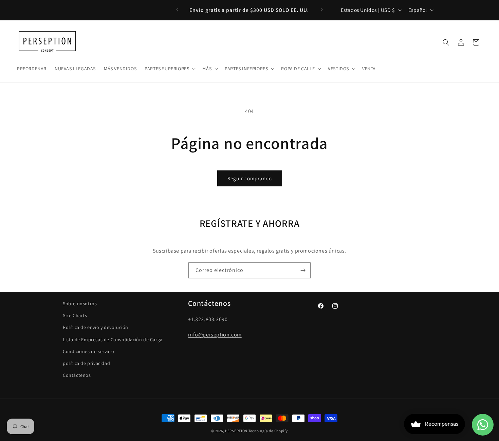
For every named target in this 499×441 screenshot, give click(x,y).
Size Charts (75, 315)
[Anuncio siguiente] (321, 9)
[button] (169, 68)
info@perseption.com (214, 334)
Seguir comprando (249, 178)
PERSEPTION (236, 430)
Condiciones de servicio (88, 351)
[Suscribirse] (302, 270)
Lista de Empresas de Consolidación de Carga (113, 339)
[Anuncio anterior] (177, 9)
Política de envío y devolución (95, 328)
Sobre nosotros (80, 303)
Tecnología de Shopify (268, 430)
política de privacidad (86, 363)
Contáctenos (77, 375)
